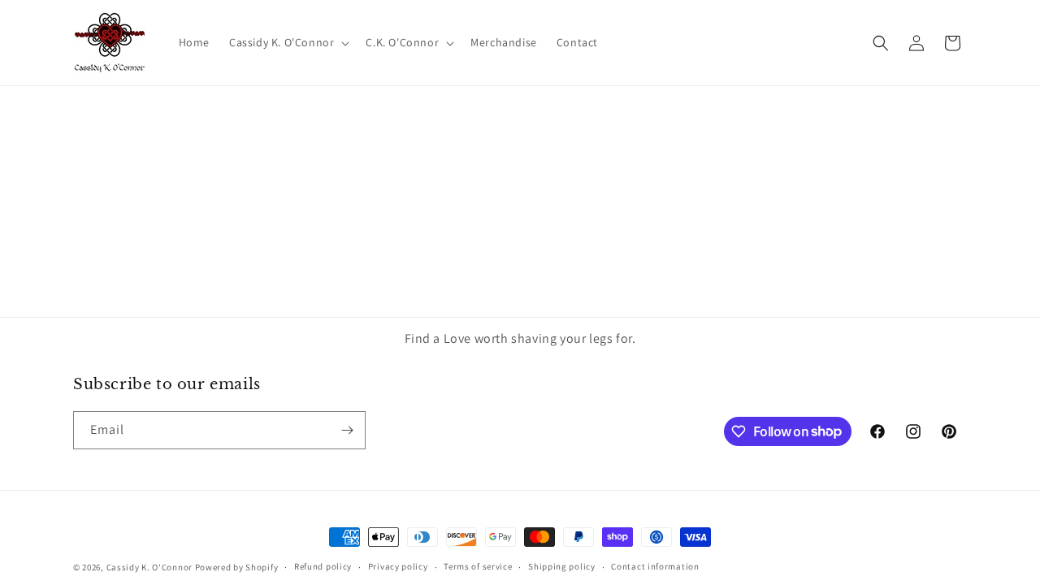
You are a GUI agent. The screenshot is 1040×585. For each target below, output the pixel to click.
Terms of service (478, 566)
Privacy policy (398, 566)
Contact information (655, 566)
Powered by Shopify (237, 567)
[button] (287, 42)
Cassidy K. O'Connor (149, 567)
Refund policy (323, 566)
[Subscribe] (347, 430)
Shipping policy (562, 566)
